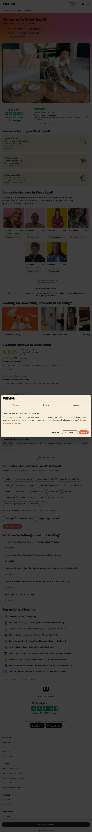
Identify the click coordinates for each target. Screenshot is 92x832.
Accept (84, 432)
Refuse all (54, 432)
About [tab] (76, 405)
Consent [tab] (16, 405)
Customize (68, 432)
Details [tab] (46, 405)
